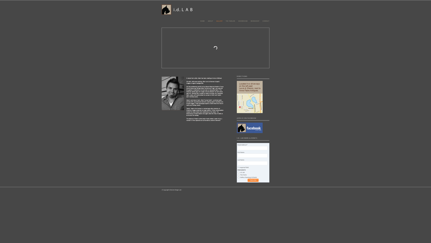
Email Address (242, 145)
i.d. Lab (242, 172)
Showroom (243, 21)
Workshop (255, 21)
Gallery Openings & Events (248, 177)
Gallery (219, 21)
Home (202, 21)
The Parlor (230, 21)
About (210, 21)
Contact (266, 21)
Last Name (240, 160)
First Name (240, 152)
